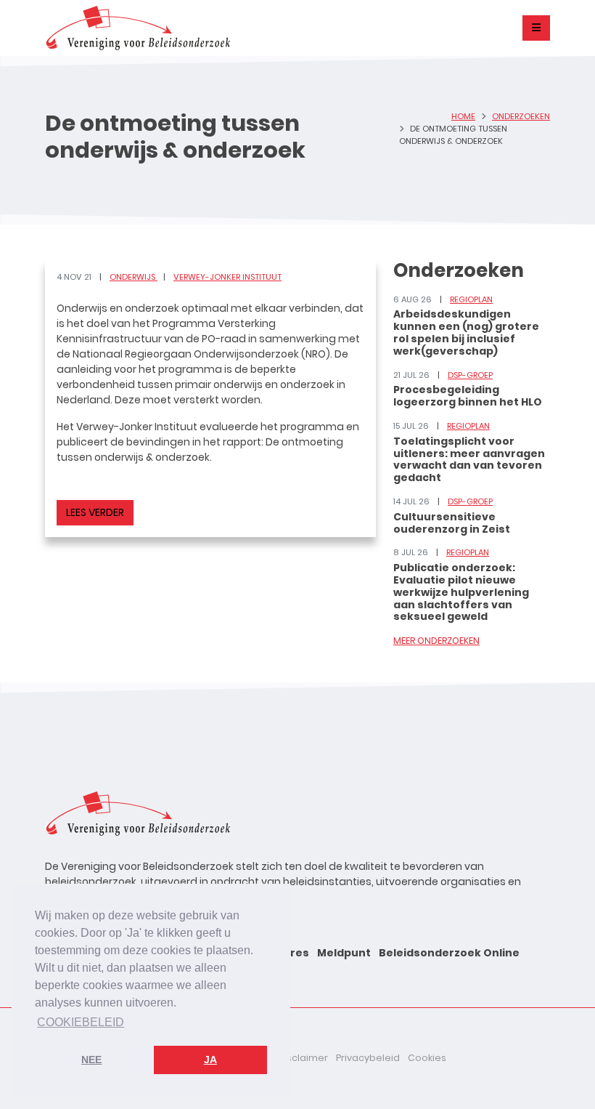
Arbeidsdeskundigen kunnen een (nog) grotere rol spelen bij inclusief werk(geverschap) (466, 332)
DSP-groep (470, 375)
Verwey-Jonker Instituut (227, 277)
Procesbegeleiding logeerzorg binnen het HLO (467, 395)
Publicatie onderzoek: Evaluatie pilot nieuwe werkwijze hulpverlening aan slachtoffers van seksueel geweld (461, 592)
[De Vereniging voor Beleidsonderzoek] (137, 28)
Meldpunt (344, 952)
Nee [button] (91, 1059)
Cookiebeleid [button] (80, 1022)
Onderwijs (133, 277)
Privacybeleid (368, 1058)
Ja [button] (210, 1059)
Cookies (427, 1058)
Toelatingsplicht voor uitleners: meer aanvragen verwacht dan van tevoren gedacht (469, 459)
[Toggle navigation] (536, 28)
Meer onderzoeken (436, 640)
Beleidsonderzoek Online (449, 952)
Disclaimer (303, 1058)
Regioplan (471, 299)
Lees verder (95, 512)
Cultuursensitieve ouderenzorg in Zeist (451, 522)
